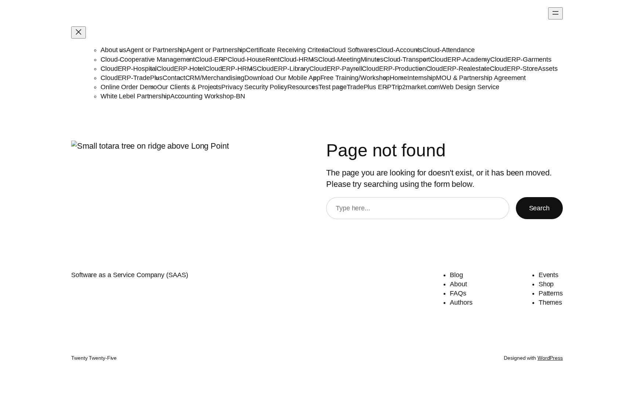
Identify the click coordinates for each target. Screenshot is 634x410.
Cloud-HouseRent (253, 59)
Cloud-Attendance (448, 50)
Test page (332, 87)
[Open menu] (555, 13)
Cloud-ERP (211, 59)
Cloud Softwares (352, 50)
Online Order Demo (129, 87)
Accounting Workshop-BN (207, 96)
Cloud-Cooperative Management (148, 59)
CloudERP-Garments (520, 59)
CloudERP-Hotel (181, 68)
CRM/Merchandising (214, 77)
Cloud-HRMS (299, 59)
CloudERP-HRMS (231, 68)
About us (113, 50)
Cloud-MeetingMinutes (350, 59)
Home (398, 77)
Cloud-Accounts (399, 50)
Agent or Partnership (156, 50)
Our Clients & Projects (189, 87)
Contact (174, 77)
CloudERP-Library (283, 68)
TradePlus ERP (369, 87)
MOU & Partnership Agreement (481, 77)
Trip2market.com (415, 87)
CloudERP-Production (394, 68)
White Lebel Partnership (135, 96)
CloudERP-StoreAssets (524, 68)
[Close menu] (78, 32)
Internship (421, 77)
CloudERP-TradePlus (132, 77)
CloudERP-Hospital (129, 68)
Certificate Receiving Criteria (287, 50)
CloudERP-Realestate (458, 68)
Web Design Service (469, 87)
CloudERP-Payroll (335, 68)
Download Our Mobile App (282, 77)
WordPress (550, 358)
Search (539, 208)
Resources (302, 87)
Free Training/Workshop (355, 77)
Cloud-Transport (406, 59)
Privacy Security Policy (254, 87)
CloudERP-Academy (460, 59)
